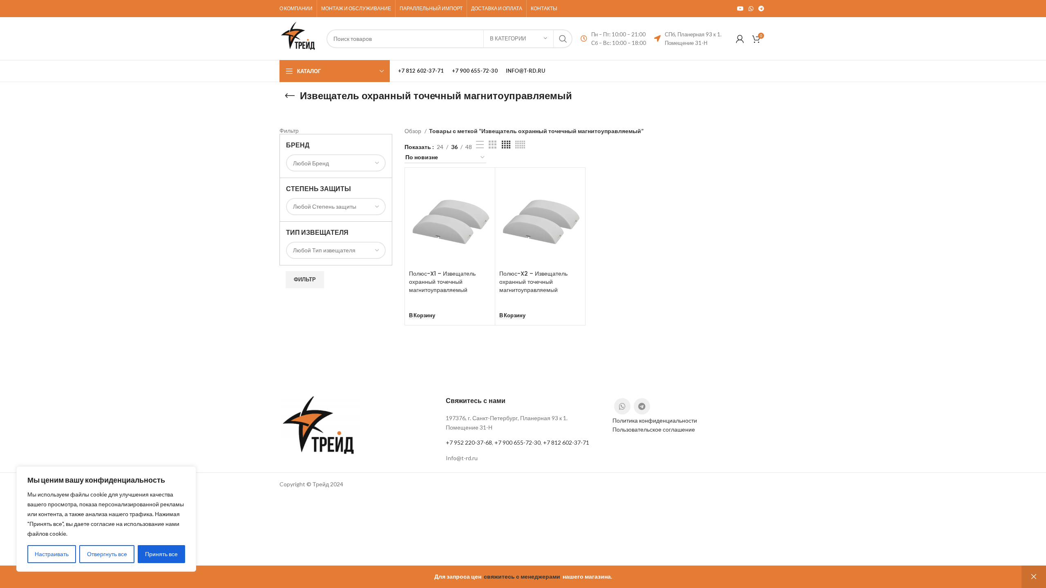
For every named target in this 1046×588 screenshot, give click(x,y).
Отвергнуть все (107, 553)
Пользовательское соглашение (653, 429)
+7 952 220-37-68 (469, 442)
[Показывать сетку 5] (520, 145)
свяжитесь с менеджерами (522, 576)
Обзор (413, 130)
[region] (106, 519)
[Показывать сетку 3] (492, 145)
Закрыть (1033, 577)
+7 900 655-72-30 (517, 442)
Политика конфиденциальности (654, 420)
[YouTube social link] (740, 8)
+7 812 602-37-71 (566, 442)
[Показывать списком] (480, 145)
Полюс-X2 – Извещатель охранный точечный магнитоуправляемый (533, 282)
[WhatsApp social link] (751, 8)
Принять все (161, 553)
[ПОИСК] (563, 38)
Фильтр (305, 279)
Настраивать (52, 553)
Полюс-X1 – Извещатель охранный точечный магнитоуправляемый (442, 282)
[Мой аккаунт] (740, 39)
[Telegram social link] (761, 8)
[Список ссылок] (523, 458)
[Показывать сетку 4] (506, 145)
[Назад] (289, 96)
